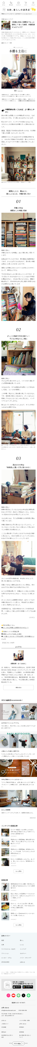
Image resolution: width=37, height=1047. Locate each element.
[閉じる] (23, 1043)
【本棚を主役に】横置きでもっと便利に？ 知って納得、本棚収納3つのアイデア (23, 24)
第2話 (8, 130)
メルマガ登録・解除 (24, 1020)
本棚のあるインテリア (7, 19)
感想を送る (18, 687)
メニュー (33, 4)
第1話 (3, 130)
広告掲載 (3, 1027)
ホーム (3, 4)
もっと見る (18, 871)
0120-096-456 (23, 1010)
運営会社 (3, 1032)
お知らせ (3, 1020)
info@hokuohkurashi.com (8, 1010)
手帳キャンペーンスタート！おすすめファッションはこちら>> (16, 13)
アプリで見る (17, 1043)
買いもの (11, 4)
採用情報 (21, 1032)
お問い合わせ (22, 1023)
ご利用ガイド (4, 1023)
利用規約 (21, 1027)
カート (26, 4)
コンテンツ (18, 4)
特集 (7, 972)
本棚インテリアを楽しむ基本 (12, 634)
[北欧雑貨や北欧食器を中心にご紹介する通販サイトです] (18, 9)
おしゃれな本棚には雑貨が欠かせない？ (16, 628)
